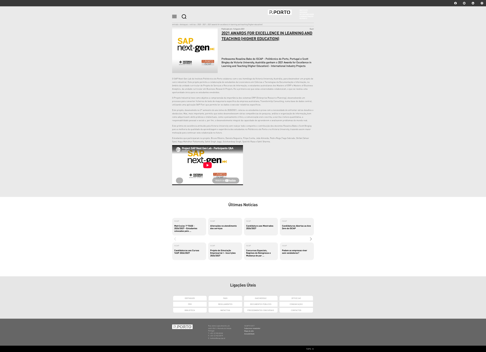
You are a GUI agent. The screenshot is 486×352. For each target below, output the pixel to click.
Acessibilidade (249, 334)
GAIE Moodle (261, 298)
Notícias (193, 24)
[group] (189, 226)
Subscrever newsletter (252, 328)
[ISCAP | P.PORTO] (291, 14)
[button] (311, 239)
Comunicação (296, 304)
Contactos (296, 310)
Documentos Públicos (260, 304)
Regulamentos (225, 304)
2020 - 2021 (201, 24)
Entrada (175, 24)
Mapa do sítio (249, 331)
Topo (309, 349)
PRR (190, 304)
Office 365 (296, 298)
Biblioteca (190, 310)
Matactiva (225, 310)
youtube (464, 3)
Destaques (184, 24)
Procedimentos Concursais (260, 310)
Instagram (481, 3)
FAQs (225, 298)
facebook (455, 3)
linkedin (473, 3)
